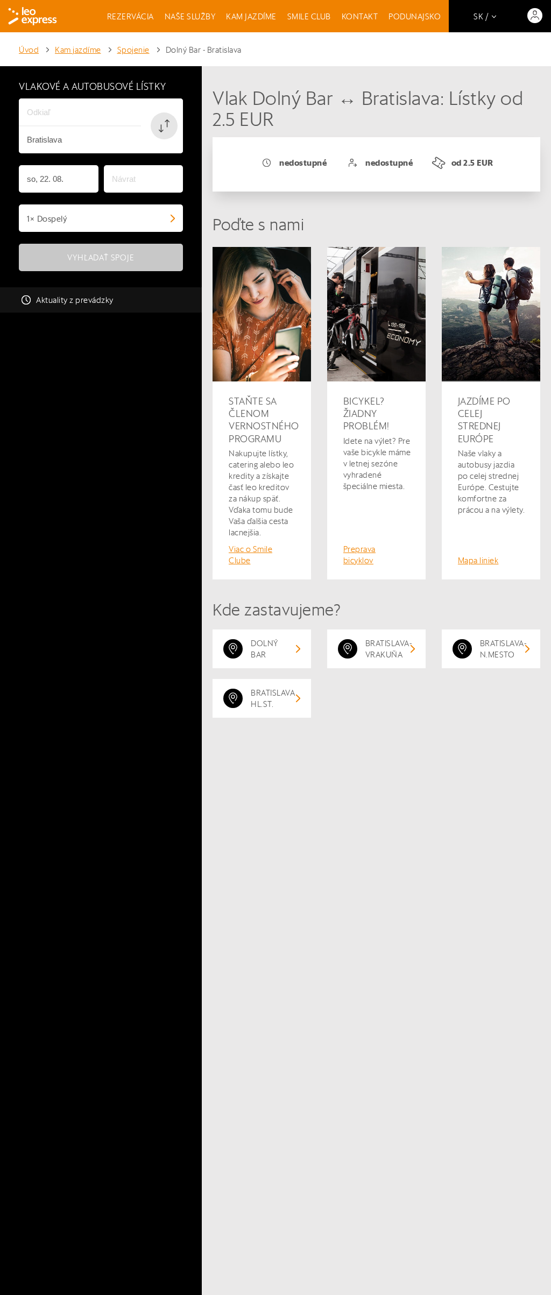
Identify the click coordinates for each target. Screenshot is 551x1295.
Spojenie (133, 50)
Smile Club (309, 16)
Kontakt (360, 16)
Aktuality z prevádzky (75, 300)
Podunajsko (414, 16)
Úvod (29, 50)
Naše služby (190, 16)
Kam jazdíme (251, 16)
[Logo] (32, 16)
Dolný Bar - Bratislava (204, 50)
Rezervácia (130, 16)
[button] (164, 125)
